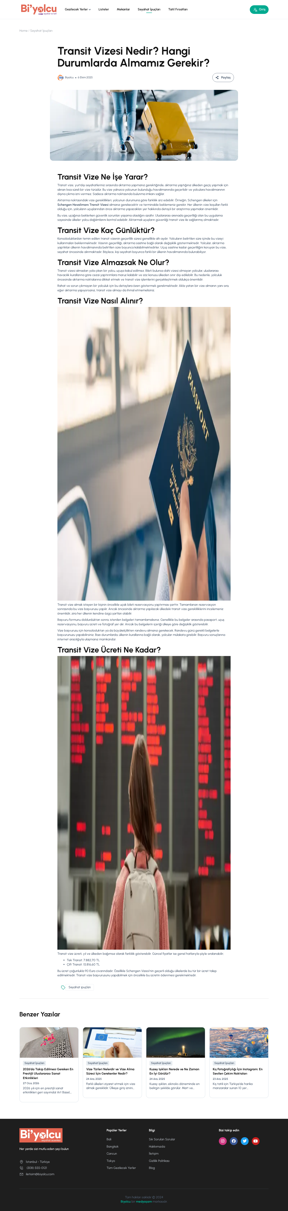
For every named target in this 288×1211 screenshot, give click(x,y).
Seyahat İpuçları (149, 9)
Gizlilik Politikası (159, 1161)
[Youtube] (256, 1141)
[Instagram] (223, 1141)
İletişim (153, 1153)
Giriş (262, 9)
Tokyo (111, 1161)
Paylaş (226, 77)
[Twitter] (245, 1141)
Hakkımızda (157, 1146)
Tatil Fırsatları (178, 9)
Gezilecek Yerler (76, 9)
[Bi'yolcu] (39, 9)
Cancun (112, 1153)
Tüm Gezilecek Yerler (121, 1168)
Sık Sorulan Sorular (162, 1139)
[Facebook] (234, 1141)
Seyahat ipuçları (80, 987)
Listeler (104, 9)
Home (23, 30)
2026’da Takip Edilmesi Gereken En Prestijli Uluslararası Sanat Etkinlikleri (48, 1073)
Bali (109, 1139)
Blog (152, 1168)
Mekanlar (123, 9)
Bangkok (113, 1146)
